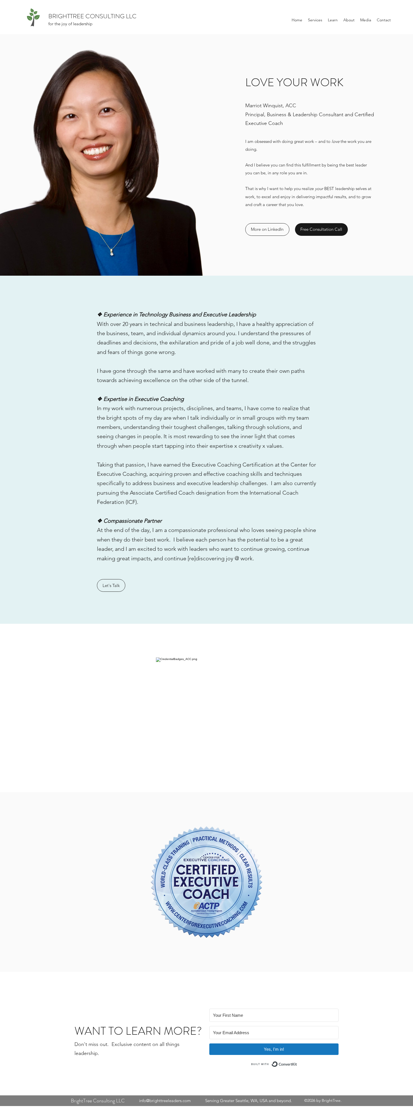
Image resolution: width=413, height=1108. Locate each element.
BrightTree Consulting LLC (98, 1100)
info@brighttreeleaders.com (165, 1100)
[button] (315, 20)
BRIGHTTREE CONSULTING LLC (92, 16)
